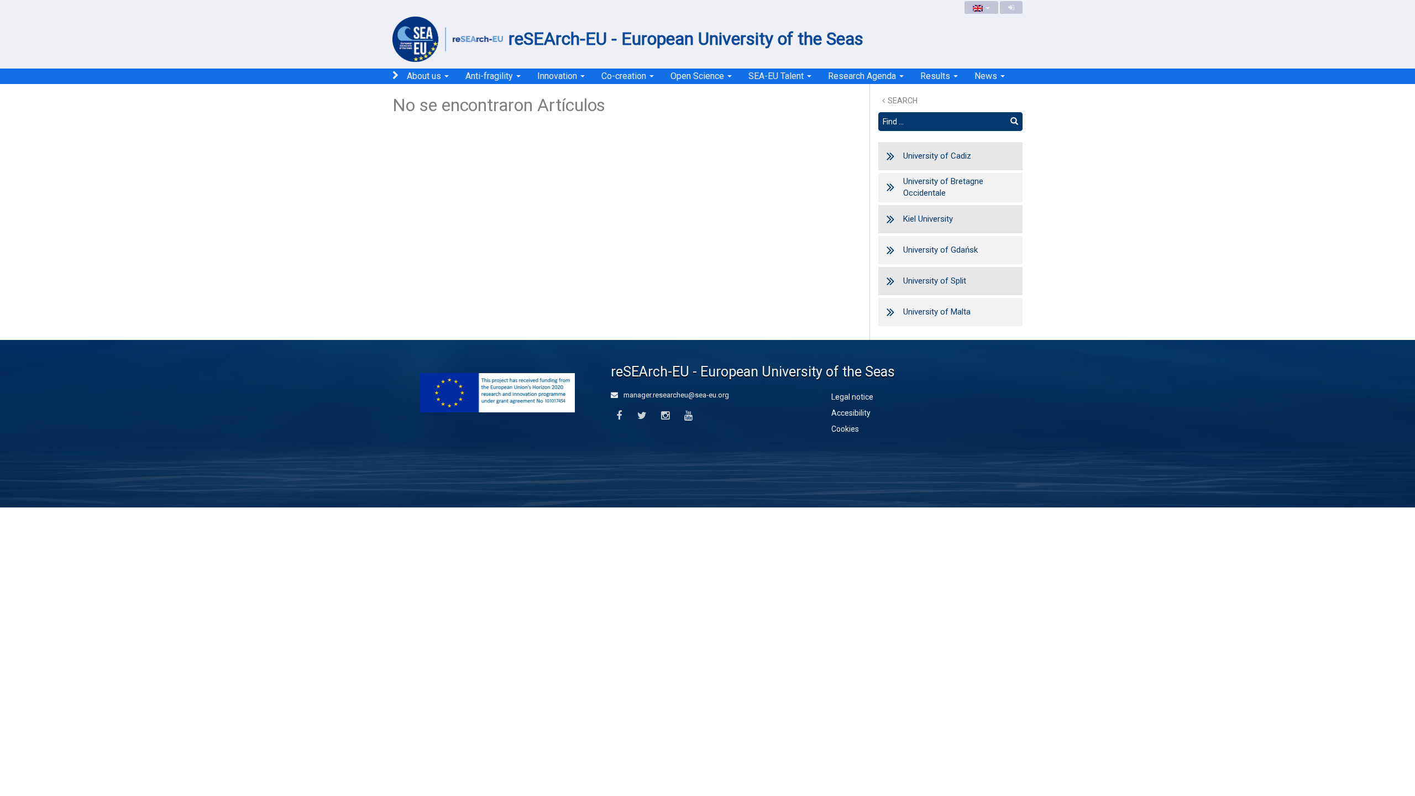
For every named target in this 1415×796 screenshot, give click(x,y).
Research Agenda (863, 76)
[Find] (1014, 121)
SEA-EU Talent (777, 76)
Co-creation (624, 76)
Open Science (698, 76)
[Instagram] (665, 416)
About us (425, 76)
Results (936, 76)
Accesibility (851, 413)
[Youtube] (688, 416)
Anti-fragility (490, 76)
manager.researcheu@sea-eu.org (675, 395)
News (986, 76)
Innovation (558, 76)
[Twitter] (642, 416)
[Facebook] (619, 416)
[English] (981, 7)
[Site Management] (1011, 7)
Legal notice (852, 396)
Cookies (845, 429)
